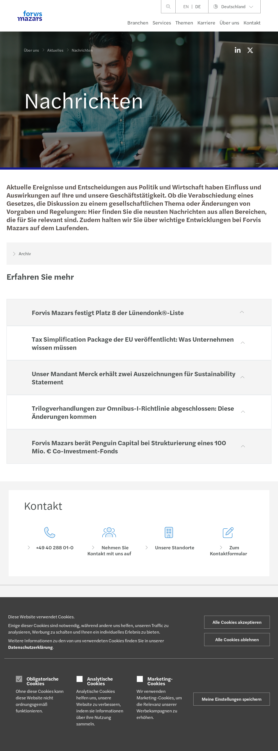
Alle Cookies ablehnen (237, 639)
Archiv (25, 253)
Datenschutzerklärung (30, 647)
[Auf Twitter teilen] (250, 50)
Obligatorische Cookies (43, 681)
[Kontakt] (50, 542)
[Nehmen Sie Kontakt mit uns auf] (109, 542)
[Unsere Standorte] (169, 542)
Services (162, 22)
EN (186, 6)
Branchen (137, 22)
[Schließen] (272, 21)
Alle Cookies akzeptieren (237, 622)
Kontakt (252, 22)
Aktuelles (55, 50)
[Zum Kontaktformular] (228, 542)
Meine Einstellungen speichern (231, 699)
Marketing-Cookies (160, 681)
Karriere (206, 22)
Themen (184, 22)
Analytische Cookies (100, 681)
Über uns (229, 22)
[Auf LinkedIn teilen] (237, 50)
